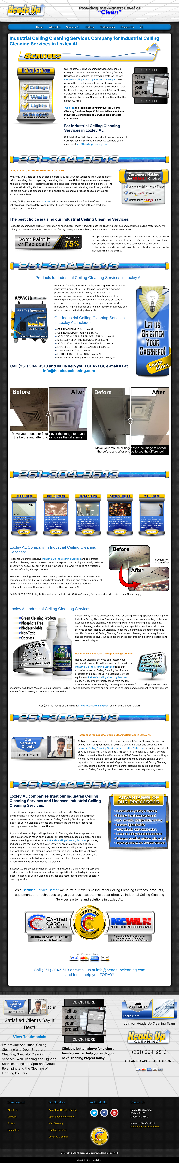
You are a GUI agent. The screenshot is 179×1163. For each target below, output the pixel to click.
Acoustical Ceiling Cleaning (63, 1110)
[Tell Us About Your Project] (84, 1020)
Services (71, 27)
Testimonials (107, 27)
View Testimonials (29, 1037)
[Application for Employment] (149, 1010)
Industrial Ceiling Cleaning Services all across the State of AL (111, 748)
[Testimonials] (26, 1007)
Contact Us (127, 27)
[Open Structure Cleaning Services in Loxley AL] (56, 538)
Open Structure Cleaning (61, 1116)
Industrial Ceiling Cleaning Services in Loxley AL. (91, 79)
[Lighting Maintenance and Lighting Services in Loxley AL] (88, 538)
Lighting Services (58, 1130)
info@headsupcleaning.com (92, 144)
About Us (54, 27)
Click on (70, 107)
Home (39, 27)
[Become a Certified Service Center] (100, 1136)
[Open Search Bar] (141, 27)
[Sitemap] (10, 1137)
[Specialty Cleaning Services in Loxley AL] (120, 538)
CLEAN (46, 201)
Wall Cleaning (56, 1123)
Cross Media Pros (94, 1160)
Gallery (90, 27)
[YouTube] (114, 1117)
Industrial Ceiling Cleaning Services (61, 558)
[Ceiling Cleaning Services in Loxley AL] (24, 538)
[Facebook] (104, 1117)
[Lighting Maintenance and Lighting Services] (151, 379)
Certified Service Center (41, 890)
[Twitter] (94, 1117)
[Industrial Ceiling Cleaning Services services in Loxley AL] (48, 250)
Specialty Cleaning (58, 1136)
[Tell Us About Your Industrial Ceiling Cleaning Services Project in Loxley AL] (150, 103)
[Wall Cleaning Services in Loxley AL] (152, 538)
